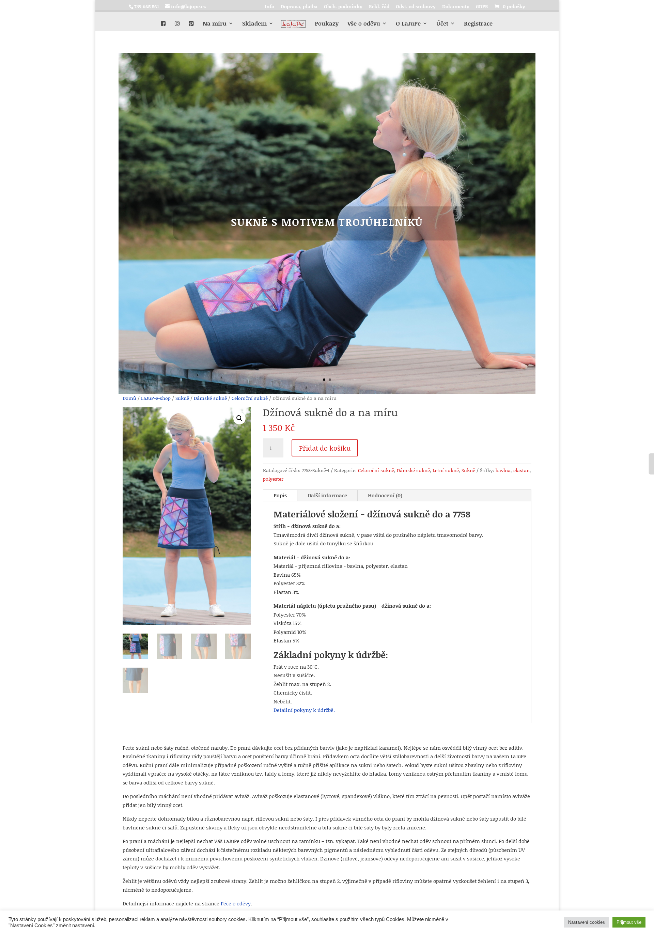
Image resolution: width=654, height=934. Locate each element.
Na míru (215, 26)
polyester (273, 478)
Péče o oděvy (236, 903)
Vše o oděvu (363, 26)
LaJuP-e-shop (156, 398)
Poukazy (327, 26)
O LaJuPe (408, 26)
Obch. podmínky (343, 7)
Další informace (327, 495)
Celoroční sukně (250, 398)
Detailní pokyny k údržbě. (304, 710)
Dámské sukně (210, 398)
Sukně (182, 398)
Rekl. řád (379, 7)
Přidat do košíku (325, 448)
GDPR (482, 7)
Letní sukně (446, 470)
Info (269, 7)
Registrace (478, 26)
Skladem (254, 26)
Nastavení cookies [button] (586, 922)
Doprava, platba (299, 7)
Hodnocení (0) (385, 495)
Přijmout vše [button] (629, 922)
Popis (280, 495)
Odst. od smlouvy (416, 7)
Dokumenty (455, 7)
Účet (442, 26)
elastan (521, 470)
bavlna (503, 470)
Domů (129, 398)
